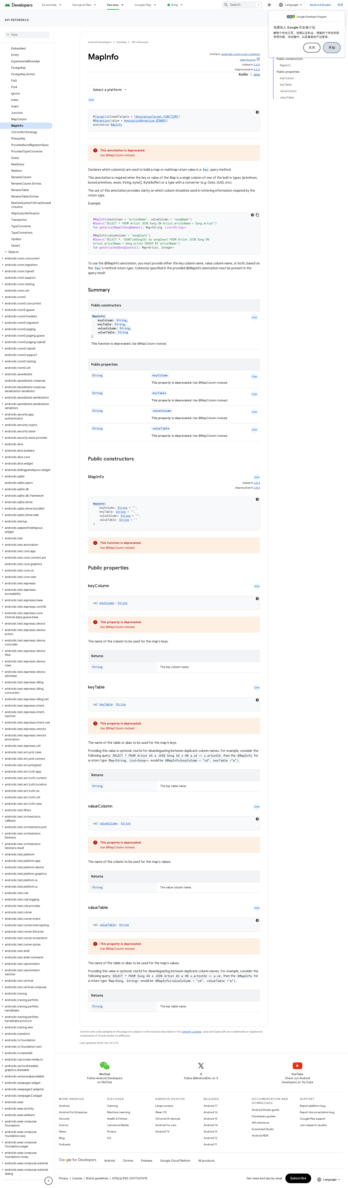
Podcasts (64, 1144)
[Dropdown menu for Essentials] (62, 5)
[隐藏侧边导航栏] (49, 1181)
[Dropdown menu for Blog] (183, 5)
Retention (102, 120)
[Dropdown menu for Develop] (124, 5)
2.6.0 (257, 69)
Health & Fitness (117, 1118)
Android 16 (211, 1112)
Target (100, 116)
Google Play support (312, 1118)
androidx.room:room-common (240, 54)
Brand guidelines (97, 1178)
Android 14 (211, 1125)
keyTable (159, 393)
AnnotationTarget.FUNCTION (156, 116)
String (121, 320)
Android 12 (211, 1138)
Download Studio (263, 1129)
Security (64, 1118)
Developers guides (263, 1116)
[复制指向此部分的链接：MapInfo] (108, 477)
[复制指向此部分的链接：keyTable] (109, 687)
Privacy (111, 1131)
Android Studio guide (265, 1110)
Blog (175, 5)
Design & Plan (81, 5)
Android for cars (165, 1125)
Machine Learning (118, 1112)
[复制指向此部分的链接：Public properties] (134, 568)
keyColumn (160, 375)
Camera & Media (118, 1125)
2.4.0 (257, 64)
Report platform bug (312, 1106)
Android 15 (211, 1118)
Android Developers (99, 42)
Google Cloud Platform (175, 1160)
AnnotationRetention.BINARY (145, 120)
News (62, 1131)
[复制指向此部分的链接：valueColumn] (116, 806)
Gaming (112, 1106)
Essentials (49, 5)
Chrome (128, 1160)
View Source (248, 60)
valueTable (160, 428)
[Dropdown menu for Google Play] (156, 5)
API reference (17, 20)
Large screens (164, 1106)
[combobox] (242, 4)
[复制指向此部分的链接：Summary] (114, 290)
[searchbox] (27, 35)
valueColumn (161, 411)
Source (63, 1125)
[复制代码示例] (257, 215)
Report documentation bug (317, 1112)
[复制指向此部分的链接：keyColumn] (113, 586)
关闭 (312, 48)
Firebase (146, 1160)
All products (206, 1160)
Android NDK (260, 1135)
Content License (191, 1031)
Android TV (162, 1131)
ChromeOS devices (167, 1118)
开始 (331, 48)
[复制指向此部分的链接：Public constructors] (139, 459)
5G (109, 1138)
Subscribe (298, 1178)
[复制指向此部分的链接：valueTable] (112, 907)
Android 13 (210, 1131)
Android (64, 1106)
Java (256, 75)
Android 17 (211, 1106)
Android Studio (320, 5)
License (77, 1178)
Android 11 (210, 1144)
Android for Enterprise (73, 1112)
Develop (113, 5)
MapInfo (116, 124)
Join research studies (313, 1125)
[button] (26, 252)
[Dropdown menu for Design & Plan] (96, 5)
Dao (205, 170)
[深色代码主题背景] (257, 112)
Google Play (143, 5)
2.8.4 (257, 483)
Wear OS (161, 1112)
